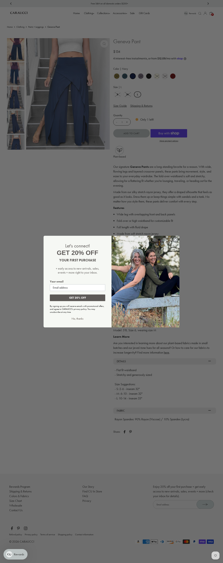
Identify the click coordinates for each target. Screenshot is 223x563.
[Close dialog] (175, 239)
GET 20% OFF (77, 298)
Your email (56, 281)
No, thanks (77, 318)
